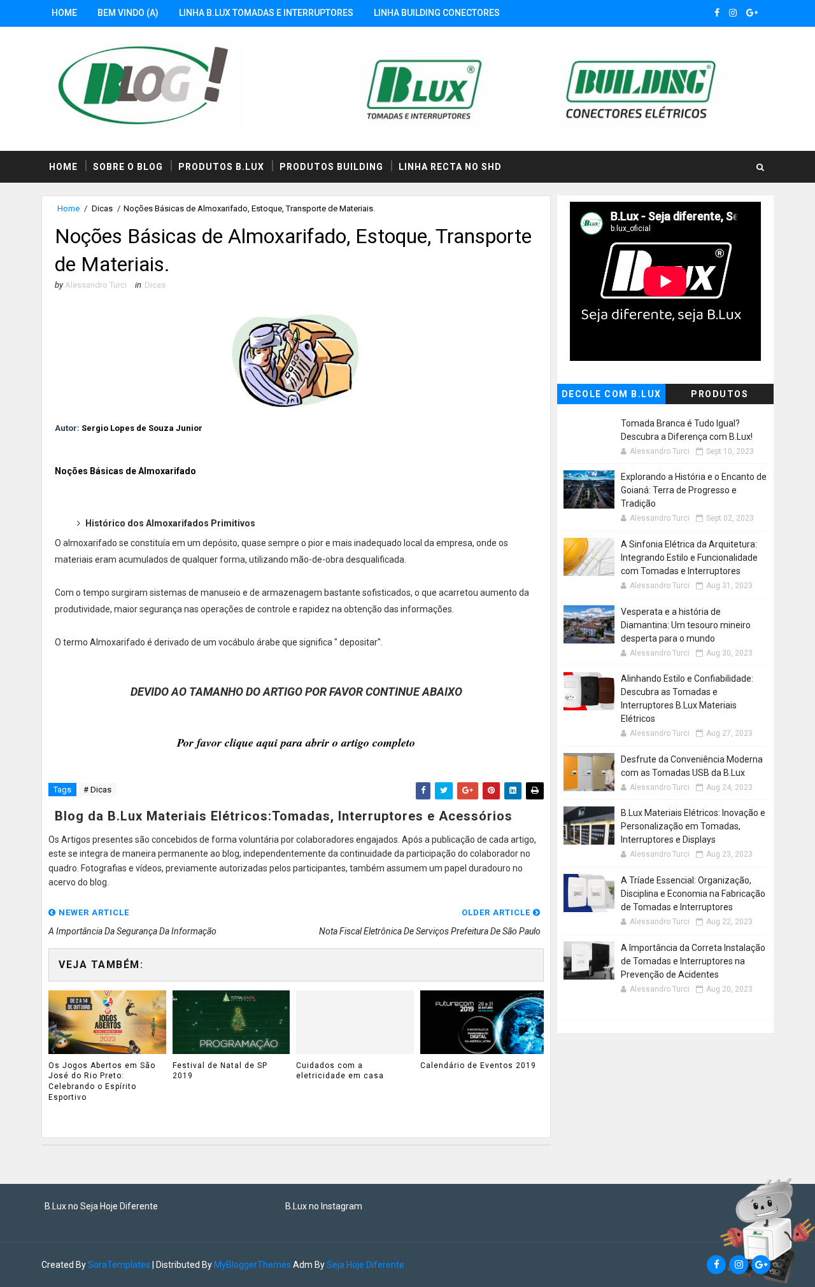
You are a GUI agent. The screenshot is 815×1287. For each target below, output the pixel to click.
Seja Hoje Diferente (365, 1265)
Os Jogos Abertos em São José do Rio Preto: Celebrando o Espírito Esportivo (101, 1081)
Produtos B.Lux (221, 167)
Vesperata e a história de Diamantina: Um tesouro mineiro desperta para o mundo (686, 625)
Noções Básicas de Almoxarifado (125, 471)
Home (64, 13)
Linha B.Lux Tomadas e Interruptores (266, 13)
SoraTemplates (119, 1265)
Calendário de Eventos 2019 (478, 1065)
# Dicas (97, 789)
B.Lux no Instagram (323, 1206)
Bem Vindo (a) (128, 13)
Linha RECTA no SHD (450, 167)
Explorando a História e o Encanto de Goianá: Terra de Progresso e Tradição (694, 490)
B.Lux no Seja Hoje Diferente (101, 1206)
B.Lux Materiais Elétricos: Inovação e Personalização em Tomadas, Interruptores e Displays (693, 826)
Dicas (102, 208)
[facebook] (717, 12)
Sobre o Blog (128, 167)
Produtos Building (331, 167)
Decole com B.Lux (612, 394)
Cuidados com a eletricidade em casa (340, 1071)
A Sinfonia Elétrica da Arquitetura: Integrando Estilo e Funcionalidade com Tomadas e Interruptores (689, 557)
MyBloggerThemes (252, 1265)
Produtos (719, 394)
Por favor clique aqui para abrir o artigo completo (296, 742)
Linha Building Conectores (437, 13)
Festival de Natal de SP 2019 (220, 1071)
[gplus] (752, 12)
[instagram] (733, 12)
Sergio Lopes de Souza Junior (142, 428)
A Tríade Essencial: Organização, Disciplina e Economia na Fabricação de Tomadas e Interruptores (693, 893)
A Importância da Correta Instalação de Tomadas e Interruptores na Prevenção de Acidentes (693, 961)
